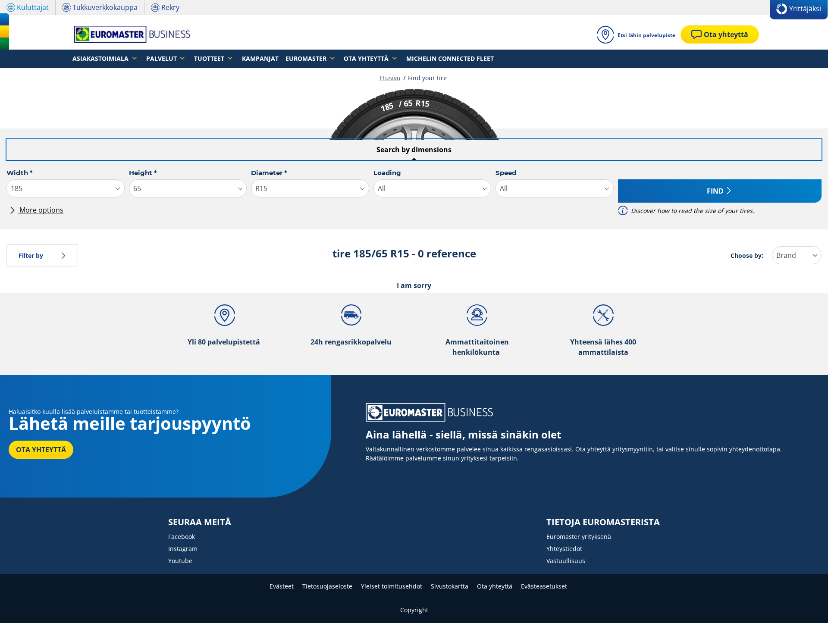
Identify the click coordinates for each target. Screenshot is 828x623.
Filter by (31, 255)
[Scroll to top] (805, 604)
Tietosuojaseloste (327, 586)
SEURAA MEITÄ (199, 522)
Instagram (183, 549)
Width (19, 173)
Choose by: (747, 255)
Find (715, 191)
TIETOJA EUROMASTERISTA (603, 522)
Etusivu (390, 78)
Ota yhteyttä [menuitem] (367, 58)
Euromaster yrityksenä (578, 536)
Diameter (269, 173)
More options (40, 210)
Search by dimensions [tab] (414, 149)
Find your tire (427, 78)
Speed (506, 173)
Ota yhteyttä (494, 586)
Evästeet (282, 586)
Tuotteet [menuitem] (210, 58)
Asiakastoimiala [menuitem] (101, 58)
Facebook (181, 536)
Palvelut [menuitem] (162, 58)
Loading (387, 173)
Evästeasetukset (544, 586)
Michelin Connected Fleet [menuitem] (450, 58)
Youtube (180, 561)
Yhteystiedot (564, 549)
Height (143, 173)
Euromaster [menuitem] (306, 58)
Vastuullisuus (565, 561)
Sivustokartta (449, 586)
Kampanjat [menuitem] (260, 58)
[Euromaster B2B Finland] (130, 34)
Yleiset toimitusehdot (391, 586)
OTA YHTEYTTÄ (41, 449)
